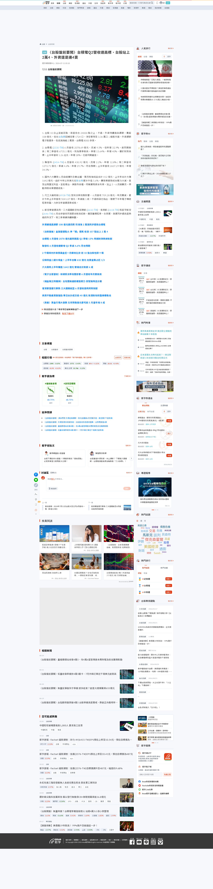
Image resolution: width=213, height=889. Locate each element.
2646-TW (48, 213)
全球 (96, 3)
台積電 (147, 585)
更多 (169, 56)
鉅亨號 (118, 3)
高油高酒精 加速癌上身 (52, 573)
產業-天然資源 (151, 424)
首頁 (52, 3)
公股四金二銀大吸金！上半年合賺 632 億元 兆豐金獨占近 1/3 (73, 259)
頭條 (45, 8)
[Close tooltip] (54, 510)
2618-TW (113, 209)
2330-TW (58, 147)
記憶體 (147, 578)
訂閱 (125, 3)
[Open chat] (36, 510)
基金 (84, 3)
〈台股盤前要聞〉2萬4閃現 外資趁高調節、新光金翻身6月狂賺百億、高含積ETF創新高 (78, 418)
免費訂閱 (167, 774)
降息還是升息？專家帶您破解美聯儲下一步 (63, 309)
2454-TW (58, 162)
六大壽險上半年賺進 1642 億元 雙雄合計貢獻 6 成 (67, 267)
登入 (164, 3)
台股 (64, 3)
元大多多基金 (143, 442)
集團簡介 (76, 840)
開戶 (169, 433)
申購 (169, 420)
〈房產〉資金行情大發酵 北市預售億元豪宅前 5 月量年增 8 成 (73, 302)
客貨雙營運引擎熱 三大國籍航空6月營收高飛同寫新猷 (106, 507)
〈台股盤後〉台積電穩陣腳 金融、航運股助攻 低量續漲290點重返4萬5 (118, 546)
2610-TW (92, 209)
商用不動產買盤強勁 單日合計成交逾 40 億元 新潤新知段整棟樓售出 (76, 295)
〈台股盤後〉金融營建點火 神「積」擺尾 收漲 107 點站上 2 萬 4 (75, 231)
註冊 (168, 3)
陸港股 (77, 3)
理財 (129, 8)
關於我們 (68, 840)
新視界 (136, 8)
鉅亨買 (110, 3)
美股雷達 (150, 225)
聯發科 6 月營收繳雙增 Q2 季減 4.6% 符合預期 (66, 245)
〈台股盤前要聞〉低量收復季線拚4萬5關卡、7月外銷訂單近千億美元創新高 (74, 430)
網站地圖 (116, 840)
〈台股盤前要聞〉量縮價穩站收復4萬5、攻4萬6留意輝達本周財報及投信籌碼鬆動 (76, 426)
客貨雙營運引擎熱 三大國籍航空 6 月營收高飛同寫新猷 (70, 288)
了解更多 (127, 376)
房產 (122, 8)
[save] (36, 505)
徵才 (109, 840)
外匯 (90, 3)
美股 (70, 3)
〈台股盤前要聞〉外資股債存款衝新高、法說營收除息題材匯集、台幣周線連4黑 (75, 422)
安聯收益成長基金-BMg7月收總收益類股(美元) (151, 431)
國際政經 (150, 242)
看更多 (128, 445)
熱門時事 (80, 8)
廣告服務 (84, 840)
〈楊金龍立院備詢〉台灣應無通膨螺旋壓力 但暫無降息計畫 (72, 281)
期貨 (108, 8)
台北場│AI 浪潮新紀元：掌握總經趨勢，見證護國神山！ (159, 291)
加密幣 (102, 3)
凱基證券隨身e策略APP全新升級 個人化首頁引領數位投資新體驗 (54, 546)
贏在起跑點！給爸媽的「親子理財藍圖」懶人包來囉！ (74, 357)
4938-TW (65, 195)
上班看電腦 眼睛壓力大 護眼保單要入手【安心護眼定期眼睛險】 (86, 546)
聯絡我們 (103, 840)
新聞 (58, 3)
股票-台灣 (149, 446)
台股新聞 (51, 44)
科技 (64, 8)
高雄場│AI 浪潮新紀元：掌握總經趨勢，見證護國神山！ (159, 312)
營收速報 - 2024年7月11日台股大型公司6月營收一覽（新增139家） (65, 507)
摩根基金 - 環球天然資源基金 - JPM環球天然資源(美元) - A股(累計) (151, 419)
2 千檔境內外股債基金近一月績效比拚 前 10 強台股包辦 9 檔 (73, 252)
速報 (88, 8)
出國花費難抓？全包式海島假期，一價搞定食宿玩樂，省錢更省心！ (86, 574)
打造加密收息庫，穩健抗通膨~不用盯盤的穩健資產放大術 (159, 301)
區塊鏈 (115, 8)
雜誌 (150, 8)
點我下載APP (68, 313)
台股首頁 (118, 357)
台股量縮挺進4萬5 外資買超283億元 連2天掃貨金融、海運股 (118, 574)
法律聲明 (124, 840)
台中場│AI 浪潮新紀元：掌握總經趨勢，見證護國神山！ (159, 280)
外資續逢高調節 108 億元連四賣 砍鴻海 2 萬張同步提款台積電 (73, 224)
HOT (148, 279)
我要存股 (127, 357)
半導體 (147, 592)
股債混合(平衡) (151, 437)
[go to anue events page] (157, 2)
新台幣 (79, 180)
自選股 (167, 8)
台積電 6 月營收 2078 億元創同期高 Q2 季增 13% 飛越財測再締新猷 (77, 238)
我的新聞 (158, 8)
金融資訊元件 (94, 840)
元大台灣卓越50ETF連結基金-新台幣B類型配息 (151, 453)
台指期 (61, 136)
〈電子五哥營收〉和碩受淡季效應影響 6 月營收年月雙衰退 (72, 274)
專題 (143, 8)
